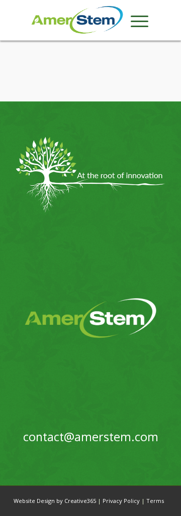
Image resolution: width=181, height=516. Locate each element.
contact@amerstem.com (90, 437)
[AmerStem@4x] (77, 20)
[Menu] (139, 20)
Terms (155, 500)
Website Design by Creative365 (55, 500)
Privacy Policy (121, 500)
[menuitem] (139, 20)
